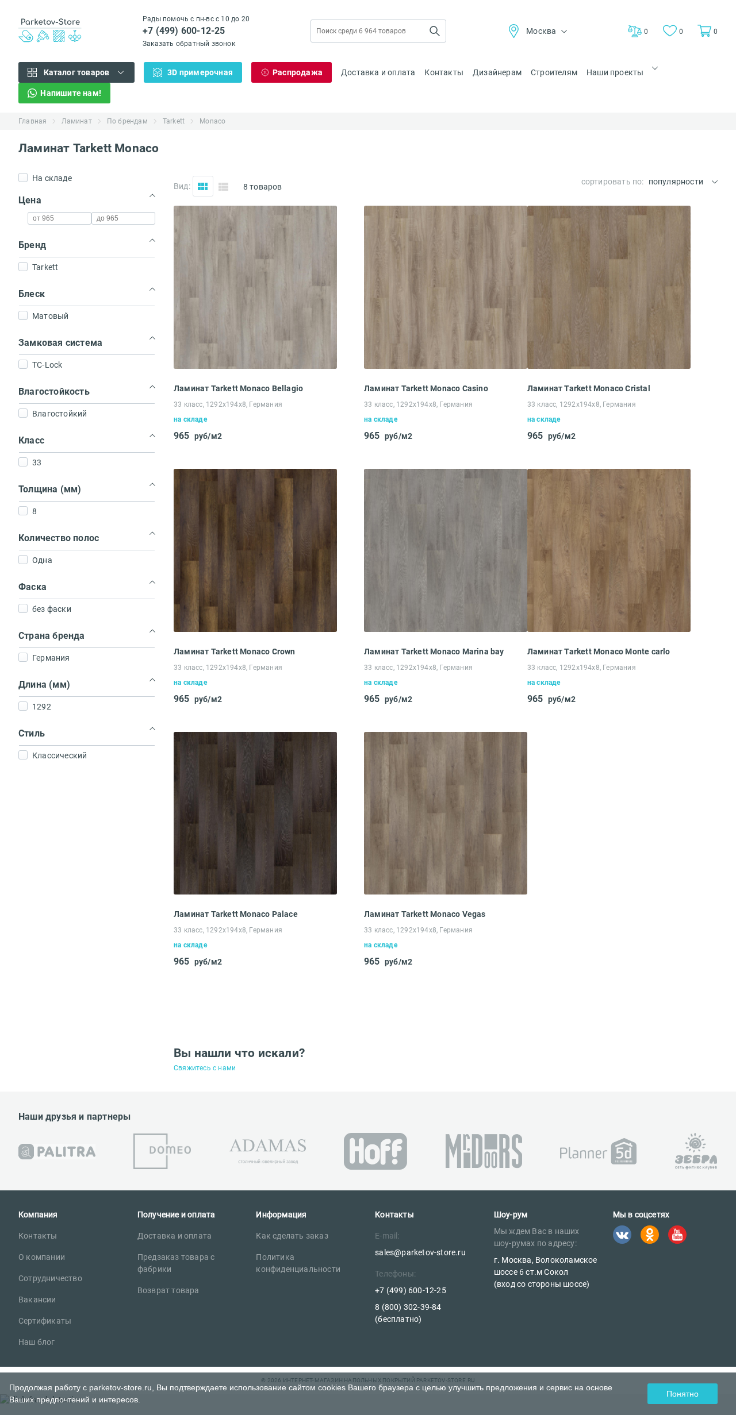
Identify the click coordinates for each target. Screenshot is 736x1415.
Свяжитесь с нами (205, 1068)
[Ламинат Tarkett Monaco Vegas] (445, 891)
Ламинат (76, 121)
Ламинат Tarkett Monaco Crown (235, 651)
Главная (32, 121)
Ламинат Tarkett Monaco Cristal (588, 388)
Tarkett (174, 121)
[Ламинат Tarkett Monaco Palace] (255, 891)
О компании (41, 1257)
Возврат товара (168, 1290)
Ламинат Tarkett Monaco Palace (236, 914)
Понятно (682, 1393)
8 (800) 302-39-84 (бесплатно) (408, 1313)
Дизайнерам (497, 72)
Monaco (212, 121)
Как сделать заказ (292, 1235)
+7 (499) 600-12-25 (184, 30)
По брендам (127, 121)
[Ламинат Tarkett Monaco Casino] (445, 365)
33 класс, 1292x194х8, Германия (228, 404)
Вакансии (37, 1299)
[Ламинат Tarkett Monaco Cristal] (609, 365)
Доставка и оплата (378, 72)
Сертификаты (44, 1320)
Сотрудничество (50, 1278)
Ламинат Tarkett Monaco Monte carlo (598, 651)
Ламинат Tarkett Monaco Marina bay (434, 651)
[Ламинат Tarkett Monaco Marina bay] (445, 628)
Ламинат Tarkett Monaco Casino (426, 388)
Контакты (443, 72)
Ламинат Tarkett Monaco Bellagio (238, 388)
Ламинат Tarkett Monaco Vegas (425, 914)
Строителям (554, 72)
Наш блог (36, 1342)
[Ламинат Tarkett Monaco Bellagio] (255, 365)
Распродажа (298, 72)
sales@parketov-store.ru (420, 1252)
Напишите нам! (70, 93)
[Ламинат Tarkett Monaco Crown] (255, 628)
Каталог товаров (77, 72)
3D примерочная (200, 72)
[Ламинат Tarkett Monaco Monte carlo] (609, 628)
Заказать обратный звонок (189, 44)
